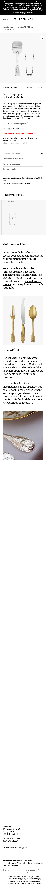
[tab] (23, 153)
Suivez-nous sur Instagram (15, 848)
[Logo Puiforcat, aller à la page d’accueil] (23, 18)
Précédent (30, 88)
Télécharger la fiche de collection (18, 178)
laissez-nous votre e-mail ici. (16, 143)
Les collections (8, 27)
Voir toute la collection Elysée (16, 184)
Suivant (40, 88)
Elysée (30, 27)
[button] (41, 37)
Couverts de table (20, 27)
